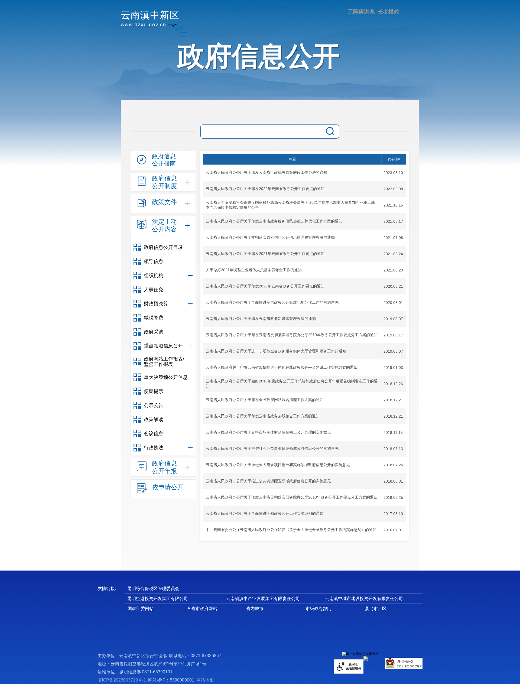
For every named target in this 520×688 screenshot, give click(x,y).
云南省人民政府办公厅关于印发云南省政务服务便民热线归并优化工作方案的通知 (274, 221)
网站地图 (205, 680)
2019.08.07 (393, 319)
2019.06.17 (393, 335)
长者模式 (388, 12)
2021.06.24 (393, 254)
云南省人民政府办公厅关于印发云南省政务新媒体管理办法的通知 (261, 318)
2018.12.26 (393, 384)
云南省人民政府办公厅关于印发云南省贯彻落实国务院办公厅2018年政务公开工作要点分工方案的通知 (292, 497)
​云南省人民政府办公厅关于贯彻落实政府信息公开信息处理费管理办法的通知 (270, 237)
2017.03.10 (393, 514)
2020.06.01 (393, 302)
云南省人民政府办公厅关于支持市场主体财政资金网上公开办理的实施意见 (268, 432)
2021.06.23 (393, 270)
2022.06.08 (393, 189)
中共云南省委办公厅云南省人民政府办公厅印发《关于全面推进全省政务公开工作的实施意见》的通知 (291, 530)
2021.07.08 (393, 237)
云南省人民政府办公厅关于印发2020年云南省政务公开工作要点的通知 (265, 286)
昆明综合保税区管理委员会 (153, 588)
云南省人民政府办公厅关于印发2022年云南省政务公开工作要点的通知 (265, 188)
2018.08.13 (393, 449)
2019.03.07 (393, 351)
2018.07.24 (393, 465)
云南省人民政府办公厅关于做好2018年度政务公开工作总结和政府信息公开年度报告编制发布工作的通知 (292, 383)
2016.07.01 (393, 530)
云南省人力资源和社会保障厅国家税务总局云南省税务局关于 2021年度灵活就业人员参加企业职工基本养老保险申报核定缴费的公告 (290, 204)
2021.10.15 (393, 205)
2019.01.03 (393, 367)
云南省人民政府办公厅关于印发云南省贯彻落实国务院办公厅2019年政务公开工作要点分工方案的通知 (292, 335)
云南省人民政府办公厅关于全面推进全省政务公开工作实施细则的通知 (264, 513)
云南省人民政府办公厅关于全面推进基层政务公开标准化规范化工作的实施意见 (272, 302)
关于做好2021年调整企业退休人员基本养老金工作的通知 (254, 270)
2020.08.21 (393, 286)
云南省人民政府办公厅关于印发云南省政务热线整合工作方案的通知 (263, 416)
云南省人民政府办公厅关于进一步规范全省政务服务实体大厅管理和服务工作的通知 (276, 351)
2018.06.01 (393, 481)
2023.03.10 (393, 173)
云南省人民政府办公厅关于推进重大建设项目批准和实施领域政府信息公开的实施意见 (278, 465)
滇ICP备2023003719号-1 (122, 680)
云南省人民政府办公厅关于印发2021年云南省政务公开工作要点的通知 (265, 253)
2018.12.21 (393, 400)
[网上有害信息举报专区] (360, 654)
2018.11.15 (393, 432)
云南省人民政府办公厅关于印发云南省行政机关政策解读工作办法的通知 (266, 172)
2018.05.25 (393, 497)
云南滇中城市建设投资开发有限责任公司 (364, 598)
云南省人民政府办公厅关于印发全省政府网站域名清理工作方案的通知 (264, 400)
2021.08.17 (393, 221)
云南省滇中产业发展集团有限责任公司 (263, 598)
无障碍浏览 (361, 12)
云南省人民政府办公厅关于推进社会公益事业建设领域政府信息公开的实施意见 (272, 448)
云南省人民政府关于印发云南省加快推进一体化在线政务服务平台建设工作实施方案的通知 (282, 367)
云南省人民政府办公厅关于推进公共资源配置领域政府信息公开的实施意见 (268, 481)
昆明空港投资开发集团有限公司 (157, 598)
